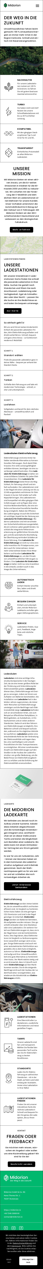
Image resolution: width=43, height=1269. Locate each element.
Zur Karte (13, 310)
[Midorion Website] (12, 5)
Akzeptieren (28, 1261)
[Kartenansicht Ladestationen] (21, 245)
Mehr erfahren (21, 229)
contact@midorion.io (13, 1217)
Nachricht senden (21, 1164)
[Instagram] (13, 1228)
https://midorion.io (12, 1210)
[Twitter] (6, 1228)
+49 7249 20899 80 (11, 1213)
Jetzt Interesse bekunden (21, 886)
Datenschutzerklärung (22, 1243)
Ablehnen (9, 1260)
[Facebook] (21, 1228)
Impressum (16, 1246)
